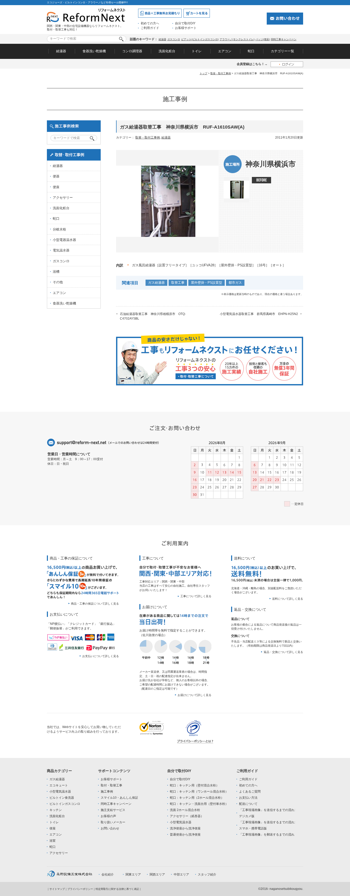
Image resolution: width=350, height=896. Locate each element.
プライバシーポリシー (80, 889)
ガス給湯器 (156, 282)
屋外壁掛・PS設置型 (206, 282)
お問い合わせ (110, 828)
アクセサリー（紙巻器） (187, 816)
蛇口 (251, 51)
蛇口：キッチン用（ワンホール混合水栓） (199, 791)
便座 (56, 187)
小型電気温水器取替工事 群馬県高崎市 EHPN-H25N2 (259, 314)
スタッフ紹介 (207, 874)
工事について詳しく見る (195, 596)
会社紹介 (107, 874)
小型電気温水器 (60, 791)
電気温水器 (61, 250)
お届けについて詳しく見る (194, 695)
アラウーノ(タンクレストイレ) (237, 39)
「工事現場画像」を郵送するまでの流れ (266, 834)
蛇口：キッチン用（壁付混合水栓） (194, 785)
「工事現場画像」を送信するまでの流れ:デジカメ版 (267, 813)
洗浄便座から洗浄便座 (185, 828)
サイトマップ (57, 889)
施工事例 (107, 791)
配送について (248, 804)
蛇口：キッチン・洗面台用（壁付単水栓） (199, 804)
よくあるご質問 (250, 791)
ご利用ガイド (150, 28)
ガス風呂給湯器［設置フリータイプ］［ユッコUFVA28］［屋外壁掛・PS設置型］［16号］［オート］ (209, 265)
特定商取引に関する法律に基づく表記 (117, 889)
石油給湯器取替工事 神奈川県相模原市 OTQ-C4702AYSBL (153, 316)
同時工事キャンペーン (283, 39)
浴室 (52, 840)
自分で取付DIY (185, 23)
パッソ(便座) (262, 39)
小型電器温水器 (64, 240)
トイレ (197, 51)
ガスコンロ (173, 39)
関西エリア (157, 874)
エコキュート (58, 785)
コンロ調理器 (132, 51)
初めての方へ (150, 23)
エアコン (224, 51)
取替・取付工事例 (220, 73)
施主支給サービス (113, 810)
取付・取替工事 (111, 785)
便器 (56, 176)
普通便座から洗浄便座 (185, 834)
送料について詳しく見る (287, 598)
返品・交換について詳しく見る (283, 651)
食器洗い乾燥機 (94, 51)
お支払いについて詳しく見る (100, 656)
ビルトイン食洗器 (61, 797)
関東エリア (133, 874)
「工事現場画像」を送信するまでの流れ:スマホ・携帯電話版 (267, 825)
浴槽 (56, 271)
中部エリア (181, 874)
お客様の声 (108, 816)
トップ (203, 73)
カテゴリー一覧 (282, 51)
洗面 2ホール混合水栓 (185, 810)
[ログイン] (287, 64)
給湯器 (162, 39)
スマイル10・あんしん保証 (119, 797)
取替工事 (177, 282)
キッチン (55, 810)
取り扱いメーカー (113, 822)
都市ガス (235, 282)
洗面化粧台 (167, 51)
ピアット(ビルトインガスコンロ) (200, 39)
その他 (58, 282)
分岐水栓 (59, 229)
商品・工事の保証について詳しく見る (95, 603)
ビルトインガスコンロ (64, 804)
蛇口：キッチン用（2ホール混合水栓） (197, 797)
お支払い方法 (248, 797)
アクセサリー (63, 197)
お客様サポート (186, 28)
